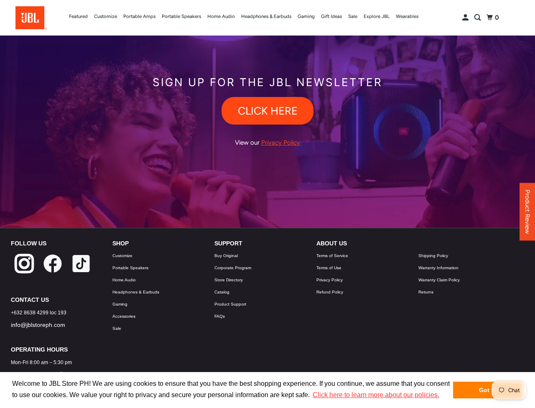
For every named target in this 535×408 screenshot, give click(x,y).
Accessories (123, 316)
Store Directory (228, 280)
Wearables (407, 16)
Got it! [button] (488, 390)
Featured (78, 16)
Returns (425, 292)
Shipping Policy (433, 255)
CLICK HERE (268, 111)
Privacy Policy (329, 280)
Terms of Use (328, 267)
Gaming (306, 16)
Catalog (221, 292)
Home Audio (221, 16)
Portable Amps (139, 16)
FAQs (219, 316)
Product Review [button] (527, 212)
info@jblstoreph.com (38, 324)
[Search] (478, 18)
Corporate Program (232, 267)
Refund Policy (329, 292)
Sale (352, 16)
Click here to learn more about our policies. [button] (376, 394)
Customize (105, 16)
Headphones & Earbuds (266, 16)
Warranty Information (438, 267)
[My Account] (466, 18)
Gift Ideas (331, 16)
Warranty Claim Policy (439, 280)
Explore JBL (377, 16)
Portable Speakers (181, 16)
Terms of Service (332, 255)
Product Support (230, 304)
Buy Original (226, 255)
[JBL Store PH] (31, 18)
